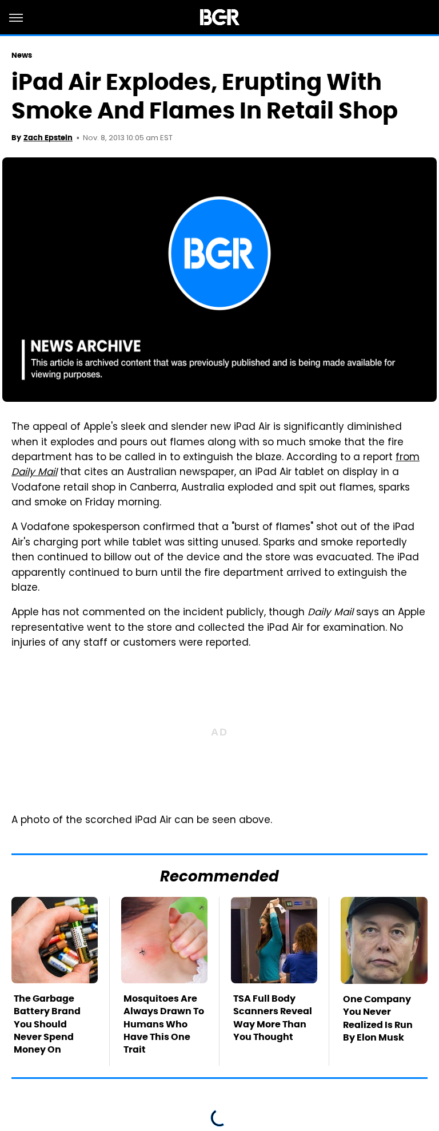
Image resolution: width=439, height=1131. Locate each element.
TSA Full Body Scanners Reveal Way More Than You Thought (272, 1017)
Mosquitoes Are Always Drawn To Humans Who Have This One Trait (163, 1024)
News (21, 55)
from (408, 458)
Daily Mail (34, 473)
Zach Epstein (48, 138)
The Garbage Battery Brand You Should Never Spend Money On (47, 1024)
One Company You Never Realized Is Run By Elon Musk (378, 1018)
